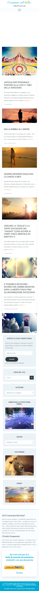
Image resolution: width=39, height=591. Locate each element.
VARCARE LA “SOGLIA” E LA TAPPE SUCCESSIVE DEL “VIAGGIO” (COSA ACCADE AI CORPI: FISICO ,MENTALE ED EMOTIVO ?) (17, 231)
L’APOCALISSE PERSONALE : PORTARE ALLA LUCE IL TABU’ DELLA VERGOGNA (18, 85)
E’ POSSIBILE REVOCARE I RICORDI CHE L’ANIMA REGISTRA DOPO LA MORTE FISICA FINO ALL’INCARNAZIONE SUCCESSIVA (19, 288)
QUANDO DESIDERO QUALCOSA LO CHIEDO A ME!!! (18, 175)
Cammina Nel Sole (14, 583)
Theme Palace (30, 588)
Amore (5, 143)
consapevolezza (8, 104)
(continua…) (27, 100)
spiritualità (15, 309)
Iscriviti (11, 359)
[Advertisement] (19, 28)
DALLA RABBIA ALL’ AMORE (17, 129)
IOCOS (21, 586)
